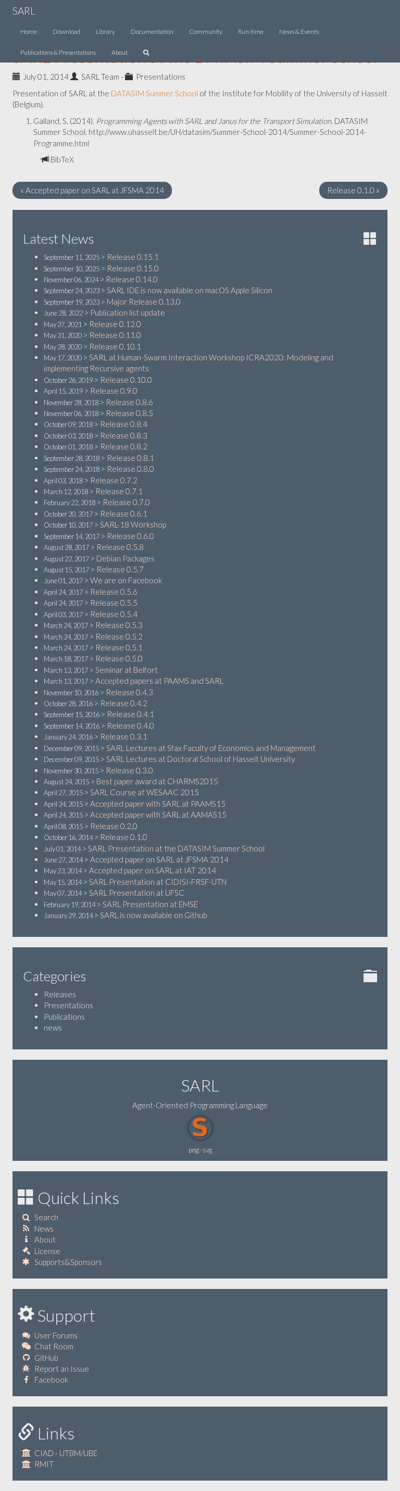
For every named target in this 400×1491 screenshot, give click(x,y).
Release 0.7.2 (114, 480)
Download (66, 31)
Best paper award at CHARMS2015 (157, 781)
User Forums (56, 1335)
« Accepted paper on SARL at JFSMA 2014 (92, 190)
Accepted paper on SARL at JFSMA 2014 (159, 859)
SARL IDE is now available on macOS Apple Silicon (189, 290)
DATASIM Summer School (154, 93)
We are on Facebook (126, 580)
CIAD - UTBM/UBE (65, 1453)
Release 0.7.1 (119, 491)
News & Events (299, 31)
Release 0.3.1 (123, 736)
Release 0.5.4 (114, 614)
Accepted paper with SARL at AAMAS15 (158, 814)
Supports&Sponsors (68, 1262)
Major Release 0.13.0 (144, 301)
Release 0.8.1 (130, 457)
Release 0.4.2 (123, 703)
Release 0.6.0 (130, 536)
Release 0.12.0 (115, 324)
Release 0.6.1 (123, 513)
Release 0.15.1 (133, 256)
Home (28, 31)
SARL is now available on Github (153, 915)
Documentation (152, 31)
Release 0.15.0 (133, 268)
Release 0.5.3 (119, 625)
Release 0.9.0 (114, 390)
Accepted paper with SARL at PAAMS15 (158, 803)
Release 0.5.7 (120, 569)
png (194, 1150)
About (119, 52)
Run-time (251, 31)
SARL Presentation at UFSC (136, 892)
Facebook (51, 1379)
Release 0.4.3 (129, 692)
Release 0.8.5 (129, 413)
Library (105, 31)
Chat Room (53, 1346)
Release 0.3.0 (129, 770)
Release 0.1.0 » (353, 190)
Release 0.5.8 (120, 547)
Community (205, 31)
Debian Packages (125, 558)
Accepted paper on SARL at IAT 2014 (152, 870)
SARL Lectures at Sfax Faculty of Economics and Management (211, 748)
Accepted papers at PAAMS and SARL (159, 680)
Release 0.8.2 (123, 446)
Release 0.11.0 (115, 335)
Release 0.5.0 (119, 658)
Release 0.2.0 (114, 826)
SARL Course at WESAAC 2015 (144, 792)
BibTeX (61, 159)
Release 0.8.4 (123, 424)
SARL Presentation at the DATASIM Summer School (176, 848)
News (44, 1228)
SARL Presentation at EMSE (150, 904)
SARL (23, 11)
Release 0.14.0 (132, 279)
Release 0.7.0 (126, 502)
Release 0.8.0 (130, 468)
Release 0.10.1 (115, 346)
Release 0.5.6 (114, 591)
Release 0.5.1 (119, 647)
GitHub (46, 1357)
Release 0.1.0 (123, 837)
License (47, 1251)
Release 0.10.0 (126, 379)
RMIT (44, 1464)
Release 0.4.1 (130, 714)
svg (207, 1150)
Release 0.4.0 (130, 725)
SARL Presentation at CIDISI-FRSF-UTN (158, 881)
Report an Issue (61, 1368)
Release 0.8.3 (123, 435)
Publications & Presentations (58, 52)
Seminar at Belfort (126, 669)
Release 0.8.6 (129, 402)
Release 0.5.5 (114, 602)
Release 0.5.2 (119, 636)
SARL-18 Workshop (133, 524)
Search (46, 1217)
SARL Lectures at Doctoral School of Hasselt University (200, 758)
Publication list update (127, 312)
